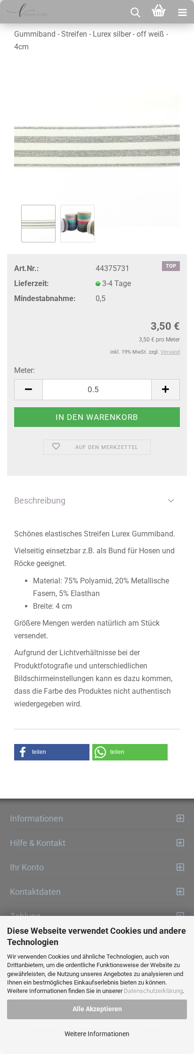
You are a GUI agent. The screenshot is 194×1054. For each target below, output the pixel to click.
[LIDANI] (23, 11)
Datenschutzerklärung (153, 990)
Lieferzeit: (31, 283)
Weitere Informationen (97, 1034)
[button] (51, 752)
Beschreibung (39, 500)
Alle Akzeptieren (97, 1009)
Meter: (24, 370)
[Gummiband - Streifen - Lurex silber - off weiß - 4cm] (97, 144)
